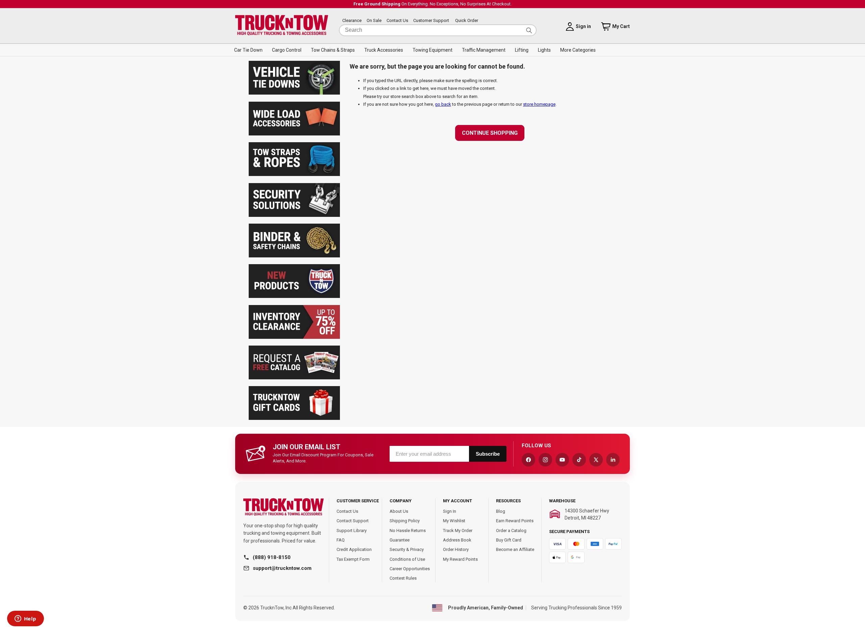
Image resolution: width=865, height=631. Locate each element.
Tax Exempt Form (353, 559)
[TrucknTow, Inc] (283, 507)
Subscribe (488, 454)
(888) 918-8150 (272, 557)
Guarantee (400, 539)
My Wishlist (454, 520)
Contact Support (353, 520)
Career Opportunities (410, 568)
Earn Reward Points (515, 520)
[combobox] (438, 30)
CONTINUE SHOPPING (490, 133)
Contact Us (397, 20)
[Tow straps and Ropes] (294, 174)
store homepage (539, 104)
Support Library (352, 530)
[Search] (529, 30)
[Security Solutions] (294, 215)
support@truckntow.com (282, 568)
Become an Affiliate (515, 549)
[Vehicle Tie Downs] (294, 93)
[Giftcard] (294, 418)
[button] (248, 50)
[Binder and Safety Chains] (294, 255)
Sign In (449, 511)
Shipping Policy (405, 520)
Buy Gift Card (508, 539)
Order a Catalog (511, 530)
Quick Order (466, 20)
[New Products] (294, 296)
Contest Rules (403, 578)
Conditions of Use (407, 559)
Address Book (457, 539)
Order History (456, 549)
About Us (399, 511)
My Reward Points (460, 559)
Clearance (352, 20)
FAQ (341, 539)
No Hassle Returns (408, 530)
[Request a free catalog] (294, 377)
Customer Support (431, 20)
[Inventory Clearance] (294, 337)
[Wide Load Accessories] (294, 133)
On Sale (374, 20)
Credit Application (354, 549)
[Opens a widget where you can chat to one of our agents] (25, 619)
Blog (500, 511)
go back (443, 104)
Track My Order (457, 530)
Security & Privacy (407, 549)
